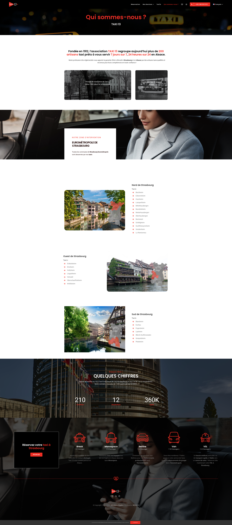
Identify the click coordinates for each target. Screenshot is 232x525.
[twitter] (116, 496)
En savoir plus (127, 522)
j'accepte (135, 522)
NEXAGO (136, 505)
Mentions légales (117, 505)
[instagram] (119, 496)
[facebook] (112, 496)
